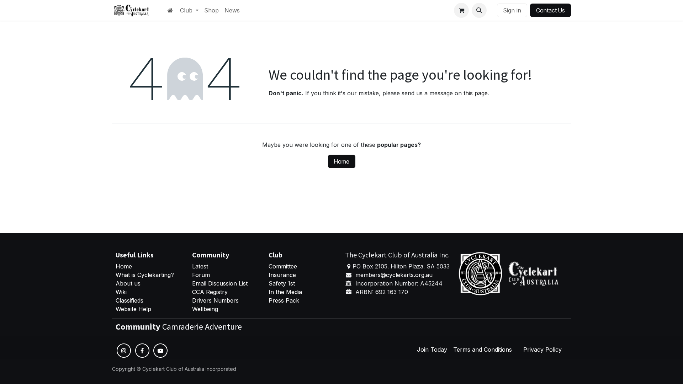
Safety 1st (283, 283)
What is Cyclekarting (143, 274)
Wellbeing (205, 309)
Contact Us (550, 10)
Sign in (512, 10)
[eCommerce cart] (461, 10)
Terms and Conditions (482, 349)
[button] (479, 10)
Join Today (432, 349)
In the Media (285, 291)
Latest (200, 266)
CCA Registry (210, 291)
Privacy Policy (542, 349)
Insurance (282, 274)
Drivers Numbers (215, 300)
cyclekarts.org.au (409, 274)
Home (341, 161)
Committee (283, 266)
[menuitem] (189, 10)
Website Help (133, 309)
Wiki (121, 291)
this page (476, 93)
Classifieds (129, 300)
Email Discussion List (220, 283)
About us (128, 283)
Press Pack (284, 300)
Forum (201, 274)
